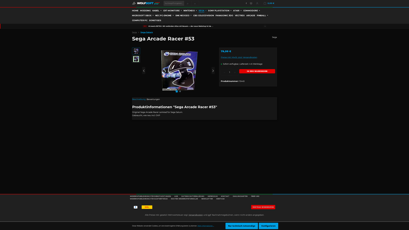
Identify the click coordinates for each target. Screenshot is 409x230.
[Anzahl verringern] (224, 72)
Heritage (220, 199)
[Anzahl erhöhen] (234, 72)
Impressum (213, 196)
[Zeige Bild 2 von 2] (180, 91)
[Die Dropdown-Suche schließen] (195, 3)
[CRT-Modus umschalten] (251, 3)
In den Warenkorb (257, 71)
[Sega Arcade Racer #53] (178, 70)
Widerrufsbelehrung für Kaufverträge (149, 199)
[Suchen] (188, 3)
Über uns (255, 196)
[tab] (139, 99)
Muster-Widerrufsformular (184, 199)
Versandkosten (196, 215)
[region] (173, 70)
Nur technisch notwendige (241, 226)
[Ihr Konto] (257, 3)
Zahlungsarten (240, 196)
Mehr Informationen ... (206, 226)
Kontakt (225, 196)
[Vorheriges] (143, 70)
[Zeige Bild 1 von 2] (177, 91)
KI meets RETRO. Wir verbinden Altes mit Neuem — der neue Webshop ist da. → (180, 26)
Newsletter (207, 199)
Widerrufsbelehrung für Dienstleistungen (150, 196)
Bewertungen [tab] (153, 99)
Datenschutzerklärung (192, 196)
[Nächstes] (213, 70)
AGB (176, 196)
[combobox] (174, 3)
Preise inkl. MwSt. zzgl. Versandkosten (239, 57)
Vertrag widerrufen (263, 207)
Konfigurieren (268, 226)
